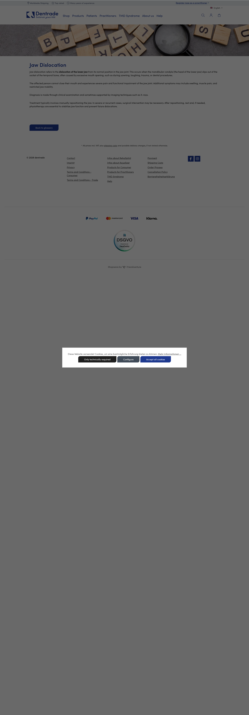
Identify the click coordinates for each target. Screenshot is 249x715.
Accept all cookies (155, 359)
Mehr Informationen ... (169, 354)
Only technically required (97, 359)
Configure (128, 359)
